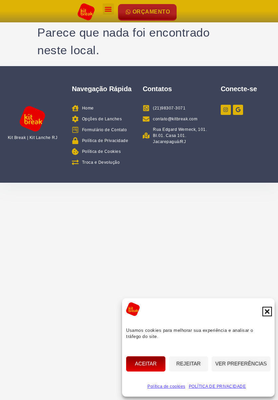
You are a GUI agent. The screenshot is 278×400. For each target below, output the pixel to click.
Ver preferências (241, 363)
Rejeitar (188, 363)
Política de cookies (166, 386)
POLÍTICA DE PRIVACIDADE (217, 386)
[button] (267, 311)
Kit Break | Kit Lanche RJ (33, 137)
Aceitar (146, 363)
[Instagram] (226, 110)
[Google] (238, 110)
